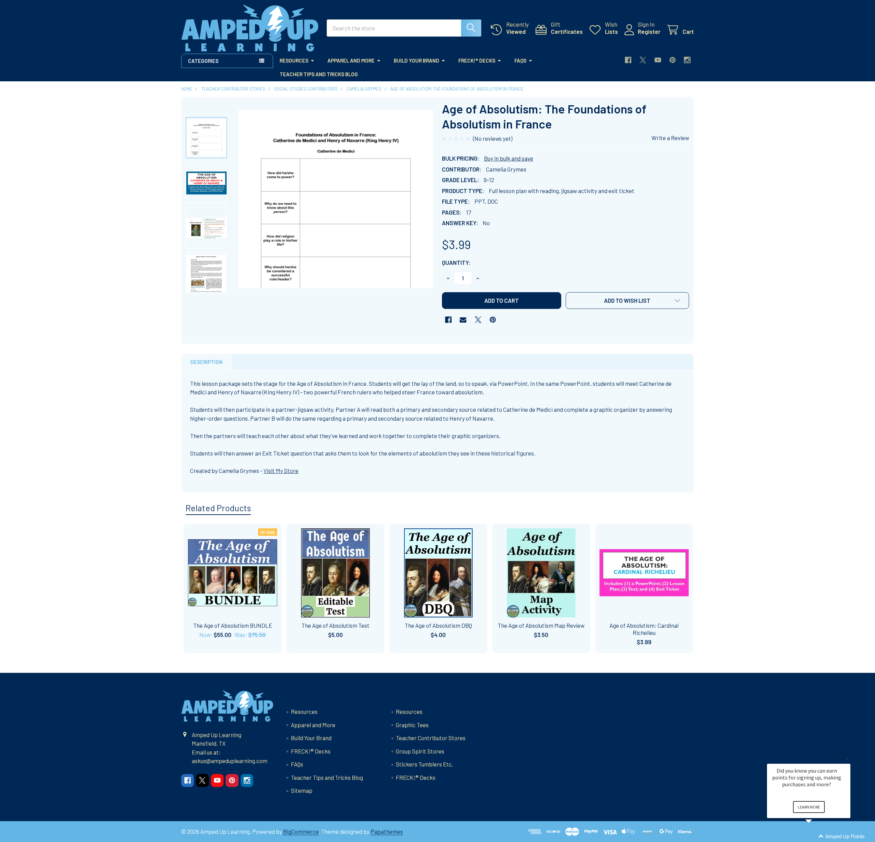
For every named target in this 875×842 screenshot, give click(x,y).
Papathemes (387, 831)
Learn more (809, 807)
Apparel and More (351, 60)
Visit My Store (281, 470)
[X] (642, 60)
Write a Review (670, 137)
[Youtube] (657, 60)
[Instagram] (687, 60)
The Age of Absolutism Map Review (541, 625)
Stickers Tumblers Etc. (424, 764)
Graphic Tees (412, 724)
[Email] (463, 319)
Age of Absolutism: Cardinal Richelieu (643, 629)
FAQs (520, 60)
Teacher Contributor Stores (431, 737)
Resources (294, 60)
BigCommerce (301, 831)
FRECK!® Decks (476, 60)
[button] (627, 300)
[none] (336, 198)
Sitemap (301, 790)
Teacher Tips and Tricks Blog (319, 74)
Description (206, 362)
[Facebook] (628, 60)
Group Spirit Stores (420, 751)
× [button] (847, 759)
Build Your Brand (416, 60)
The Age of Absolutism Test (335, 625)
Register (649, 31)
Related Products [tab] (218, 508)
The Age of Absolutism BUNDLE (232, 625)
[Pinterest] (672, 60)
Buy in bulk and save (508, 158)
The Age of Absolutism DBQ (438, 625)
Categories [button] (203, 61)
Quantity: (456, 262)
